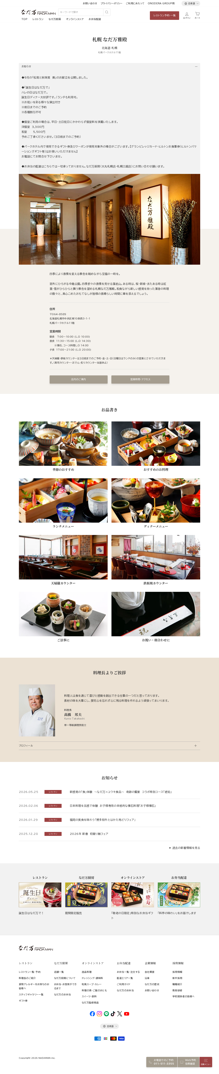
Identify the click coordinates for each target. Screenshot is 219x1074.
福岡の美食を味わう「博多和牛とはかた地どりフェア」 (103, 819)
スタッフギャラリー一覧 (31, 994)
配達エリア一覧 (125, 978)
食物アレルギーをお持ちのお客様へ (34, 986)
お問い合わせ (90, 3)
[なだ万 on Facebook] (92, 1015)
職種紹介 (177, 984)
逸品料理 (87, 972)
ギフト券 (23, 1001)
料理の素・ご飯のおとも (94, 990)
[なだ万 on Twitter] (119, 1015)
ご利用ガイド (123, 984)
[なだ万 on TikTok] (113, 1015)
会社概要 (150, 972)
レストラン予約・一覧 (164, 15)
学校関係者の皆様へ (183, 996)
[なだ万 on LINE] (106, 1015)
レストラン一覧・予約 (30, 972)
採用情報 (177, 972)
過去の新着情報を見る (186, 847)
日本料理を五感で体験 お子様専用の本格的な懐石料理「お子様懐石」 (113, 805)
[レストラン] (40, 894)
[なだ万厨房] (86, 894)
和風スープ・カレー (92, 984)
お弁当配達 (95, 19)
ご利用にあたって (135, 3)
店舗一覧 (59, 972)
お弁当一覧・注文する (128, 972)
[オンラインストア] (132, 894)
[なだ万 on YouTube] (126, 1015)
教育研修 (177, 990)
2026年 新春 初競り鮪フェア (89, 833)
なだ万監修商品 (90, 1002)
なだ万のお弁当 (62, 994)
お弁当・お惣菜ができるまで (65, 986)
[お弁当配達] (179, 894)
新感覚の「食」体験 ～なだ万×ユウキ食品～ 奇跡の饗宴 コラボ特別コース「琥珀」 (121, 792)
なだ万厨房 (55, 19)
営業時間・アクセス (140, 379)
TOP (24, 19)
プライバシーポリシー (112, 3)
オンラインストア (74, 19)
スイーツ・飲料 (89, 996)
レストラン (38, 19)
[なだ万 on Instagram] (99, 1015)
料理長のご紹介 (27, 978)
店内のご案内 (78, 379)
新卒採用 (177, 978)
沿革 (147, 978)
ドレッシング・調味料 (92, 978)
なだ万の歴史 (152, 984)
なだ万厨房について (65, 978)
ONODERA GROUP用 (161, 3)
